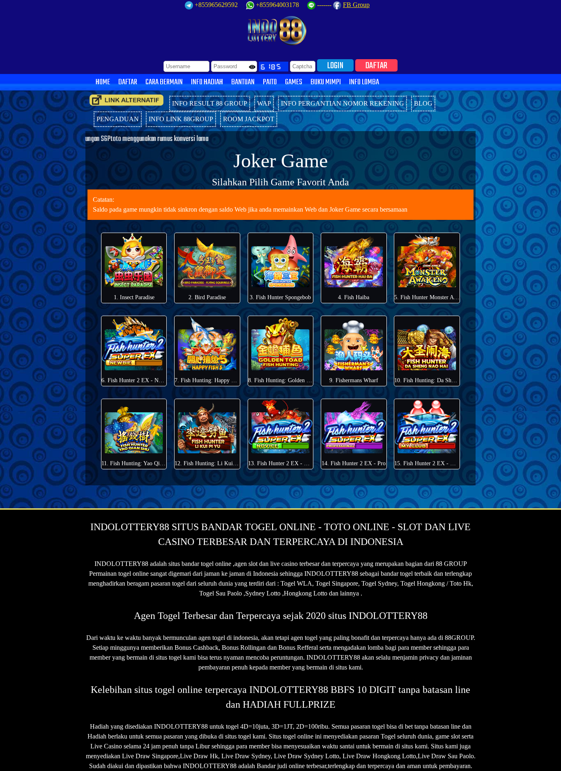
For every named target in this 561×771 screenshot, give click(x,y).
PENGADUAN (118, 118)
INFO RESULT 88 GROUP (209, 103)
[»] (126, 100)
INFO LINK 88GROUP (181, 118)
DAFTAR (376, 65)
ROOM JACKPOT (248, 118)
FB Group (356, 4)
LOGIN (335, 65)
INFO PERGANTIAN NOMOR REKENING (342, 103)
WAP (264, 103)
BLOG (423, 103)
